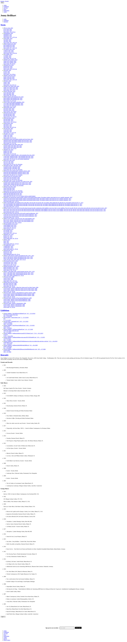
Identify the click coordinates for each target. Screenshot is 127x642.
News (5, 9)
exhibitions (6, 20)
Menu (2, 2)
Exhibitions (6, 6)
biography (6, 21)
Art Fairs (6, 8)
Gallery (5, 12)
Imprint (5, 638)
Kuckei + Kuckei (5, 1)
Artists (5, 5)
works (5, 19)
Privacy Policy (7, 640)
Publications (6, 10)
